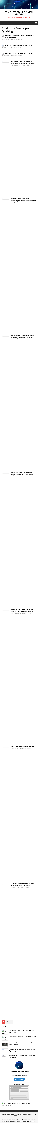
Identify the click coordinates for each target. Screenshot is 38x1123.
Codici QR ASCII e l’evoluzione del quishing (18, 45)
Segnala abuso (31, 1120)
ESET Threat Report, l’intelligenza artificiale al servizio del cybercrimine (23, 62)
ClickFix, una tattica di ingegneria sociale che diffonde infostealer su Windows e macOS (22, 474)
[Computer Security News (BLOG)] (19, 8)
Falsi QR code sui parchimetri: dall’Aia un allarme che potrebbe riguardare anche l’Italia (22, 337)
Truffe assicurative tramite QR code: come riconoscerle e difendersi (22, 884)
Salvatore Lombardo (17, 39)
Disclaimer (24, 1120)
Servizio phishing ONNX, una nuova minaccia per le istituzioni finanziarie (22, 610)
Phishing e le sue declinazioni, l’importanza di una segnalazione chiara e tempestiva (23, 200)
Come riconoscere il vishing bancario (22, 746)
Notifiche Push (5, 1121)
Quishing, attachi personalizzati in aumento (19, 53)
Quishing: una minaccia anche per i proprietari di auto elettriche (20, 36)
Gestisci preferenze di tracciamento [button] (27, 1121)
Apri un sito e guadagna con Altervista (11, 1120)
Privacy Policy (13, 1121)
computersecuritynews (26, 65)
